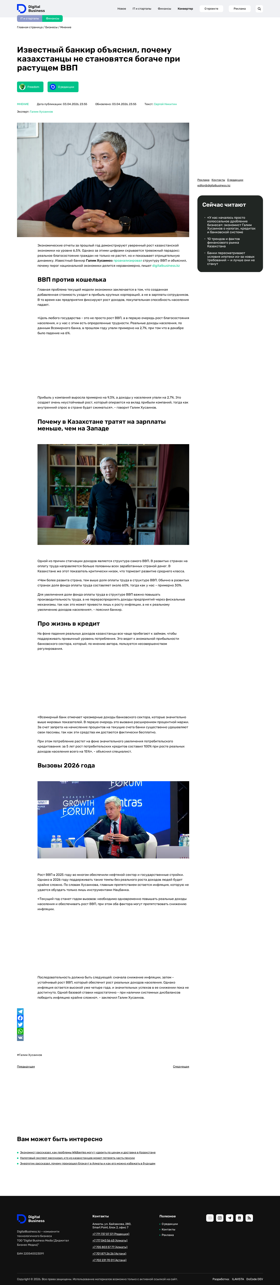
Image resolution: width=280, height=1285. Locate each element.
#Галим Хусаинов (29, 1055)
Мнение (65, 27)
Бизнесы (51, 27)
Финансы (52, 18)
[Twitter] (103, 1024)
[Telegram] (103, 1011)
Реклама (240, 8)
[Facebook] (103, 1018)
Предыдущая (26, 1066)
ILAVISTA (238, 1279)
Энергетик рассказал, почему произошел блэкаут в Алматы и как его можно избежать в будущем (87, 1163)
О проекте (211, 8)
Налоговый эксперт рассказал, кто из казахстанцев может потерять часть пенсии (77, 1158)
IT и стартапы (29, 18)
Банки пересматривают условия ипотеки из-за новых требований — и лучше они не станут (231, 258)
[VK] (103, 1037)
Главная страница (30, 27)
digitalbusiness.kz (166, 266)
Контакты (218, 180)
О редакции (235, 180)
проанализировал (128, 260)
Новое (121, 8)
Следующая (181, 1066)
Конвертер (185, 8)
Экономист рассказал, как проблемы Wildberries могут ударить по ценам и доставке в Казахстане (88, 1152)
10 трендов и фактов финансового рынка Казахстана (223, 242)
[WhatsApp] (103, 1031)
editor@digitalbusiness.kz (213, 185)
